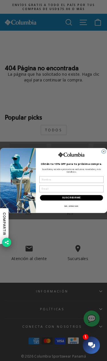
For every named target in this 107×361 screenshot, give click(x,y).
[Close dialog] (104, 151)
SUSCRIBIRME (71, 197)
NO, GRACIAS (71, 206)
